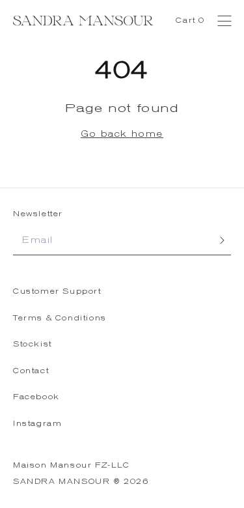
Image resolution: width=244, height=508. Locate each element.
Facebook (36, 397)
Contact (31, 371)
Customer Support (57, 291)
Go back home (122, 134)
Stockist (32, 344)
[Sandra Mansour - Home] (83, 20)
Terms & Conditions (60, 318)
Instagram (37, 423)
